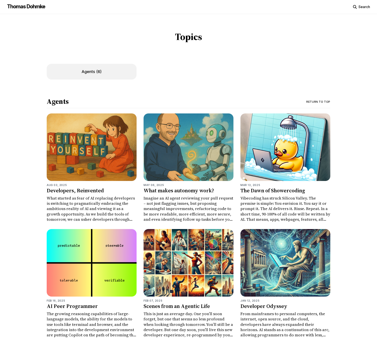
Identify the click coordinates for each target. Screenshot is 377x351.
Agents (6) (92, 71)
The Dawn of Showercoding (272, 190)
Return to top (318, 101)
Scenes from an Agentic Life (177, 306)
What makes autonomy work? (179, 190)
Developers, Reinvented (75, 190)
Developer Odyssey (263, 306)
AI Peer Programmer (72, 306)
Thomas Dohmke (26, 6)
